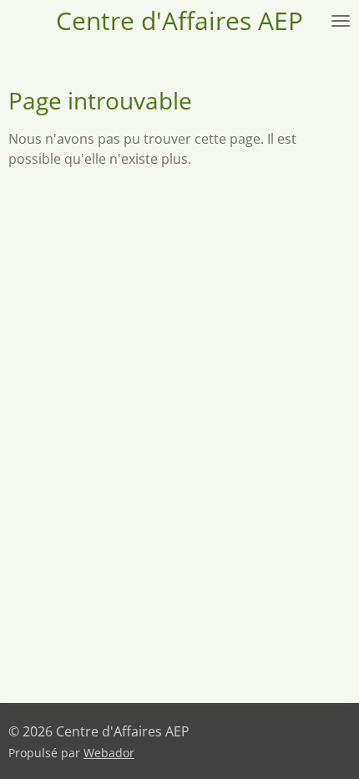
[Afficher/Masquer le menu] (340, 21)
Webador (108, 753)
